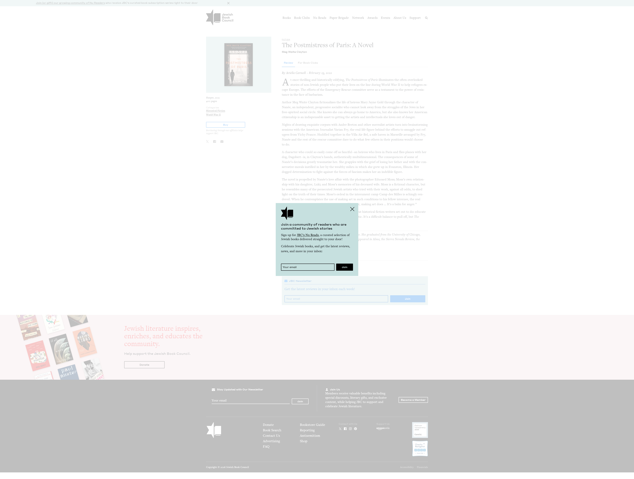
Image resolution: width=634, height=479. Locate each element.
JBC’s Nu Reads (308, 235)
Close (352, 209)
